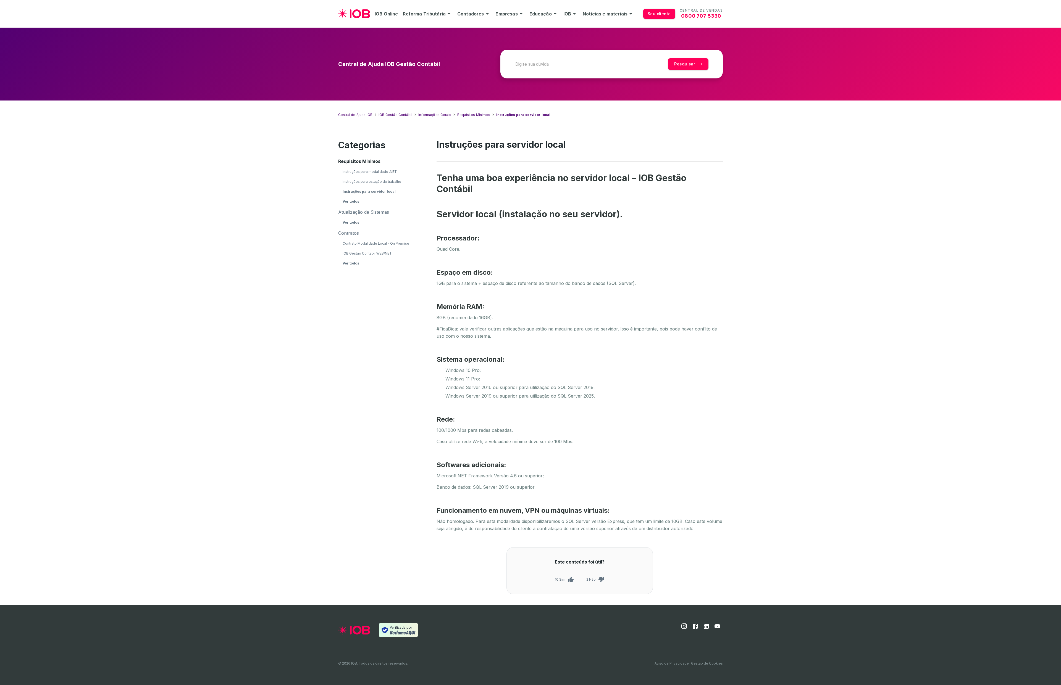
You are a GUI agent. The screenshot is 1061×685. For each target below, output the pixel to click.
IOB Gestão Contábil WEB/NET (367, 253)
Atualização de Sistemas (363, 212)
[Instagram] (684, 628)
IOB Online (386, 14)
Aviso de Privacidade (672, 663)
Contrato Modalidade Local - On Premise (376, 243)
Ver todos (351, 201)
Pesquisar (684, 64)
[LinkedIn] (706, 628)
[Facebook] (695, 628)
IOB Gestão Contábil (395, 115)
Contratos (348, 233)
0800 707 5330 (701, 16)
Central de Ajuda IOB (355, 115)
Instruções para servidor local (369, 191)
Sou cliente (659, 13)
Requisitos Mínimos (473, 115)
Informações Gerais (434, 115)
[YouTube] (717, 628)
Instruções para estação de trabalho (372, 181)
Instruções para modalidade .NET (370, 172)
